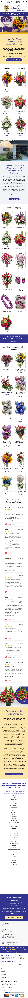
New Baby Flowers (20, 268)
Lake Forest (14, 837)
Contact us (21, 958)
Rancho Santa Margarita (14, 849)
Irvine (14, 824)
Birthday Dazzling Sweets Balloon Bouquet (20, 394)
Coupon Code (4, 973)
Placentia (14, 847)
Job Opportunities (23, 964)
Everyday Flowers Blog (9, 981)
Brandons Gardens (20, 133)
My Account (3, 971)
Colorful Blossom (20, 88)
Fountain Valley (14, 816)
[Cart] (4, 1)
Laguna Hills (14, 831)
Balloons (20, 311)
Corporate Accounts (5, 974)
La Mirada (14, 839)
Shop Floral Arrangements (14, 774)
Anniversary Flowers (7, 268)
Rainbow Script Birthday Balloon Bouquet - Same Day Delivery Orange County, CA (7, 444)
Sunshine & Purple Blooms (6, 89)
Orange (14, 845)
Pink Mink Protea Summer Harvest (8, 984)
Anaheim (14, 797)
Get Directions (14, 900)
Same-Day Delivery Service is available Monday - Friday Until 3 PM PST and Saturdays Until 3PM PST (14, 949)
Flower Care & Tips (5, 977)
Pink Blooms (7, 111)
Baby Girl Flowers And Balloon (20, 492)
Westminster (14, 862)
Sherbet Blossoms (20, 111)
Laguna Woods (14, 835)
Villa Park (14, 860)
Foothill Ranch (14, 814)
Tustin (14, 858)
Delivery (3, 970)
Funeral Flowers (20, 227)
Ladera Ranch (14, 826)
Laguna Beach (14, 830)
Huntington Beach (14, 822)
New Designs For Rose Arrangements (9, 983)
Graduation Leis (7, 311)
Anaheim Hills (14, 799)
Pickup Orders (14, 199)
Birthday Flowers (7, 227)
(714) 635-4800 (11, 937)
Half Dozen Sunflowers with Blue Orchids (20, 370)
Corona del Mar (14, 805)
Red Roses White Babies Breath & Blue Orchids (20, 442)
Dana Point (14, 812)
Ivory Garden (7, 133)
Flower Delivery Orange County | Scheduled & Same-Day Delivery (14, 14)
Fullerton (14, 818)
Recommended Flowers (14, 59)
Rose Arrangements (7, 289)
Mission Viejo (14, 841)
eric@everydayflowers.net (11, 936)
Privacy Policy (22, 962)
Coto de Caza (14, 809)
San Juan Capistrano (14, 852)
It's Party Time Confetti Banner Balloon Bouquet (20, 418)
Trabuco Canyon (14, 856)
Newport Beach (14, 843)
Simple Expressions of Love (20, 469)
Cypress (14, 810)
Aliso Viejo (14, 795)
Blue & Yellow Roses (7, 491)
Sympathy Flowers (6, 248)
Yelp (14, 524)
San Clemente (14, 851)
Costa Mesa (14, 807)
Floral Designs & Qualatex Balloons (8, 985)
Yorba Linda (14, 864)
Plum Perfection (7, 369)
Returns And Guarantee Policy (7, 975)
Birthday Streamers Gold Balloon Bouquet (6, 417)
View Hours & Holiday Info (14, 917)
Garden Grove (14, 820)
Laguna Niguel (14, 833)
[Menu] (1, 1)
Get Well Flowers (20, 248)
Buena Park (14, 803)
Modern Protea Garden (7, 392)
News (20, 961)
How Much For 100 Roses (6, 987)
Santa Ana (14, 854)
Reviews (21, 960)
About (20, 957)
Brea (14, 801)
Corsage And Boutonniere (20, 290)
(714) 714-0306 (8, 931)
